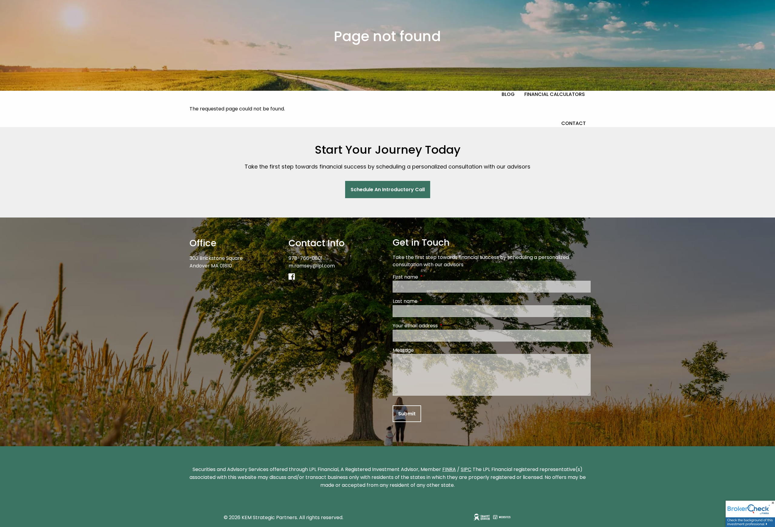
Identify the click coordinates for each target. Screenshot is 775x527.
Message (403, 350)
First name (430, 276)
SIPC (466, 469)
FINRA (449, 469)
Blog (508, 94)
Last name (429, 301)
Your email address (439, 325)
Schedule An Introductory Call (388, 189)
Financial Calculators (554, 94)
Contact (573, 123)
